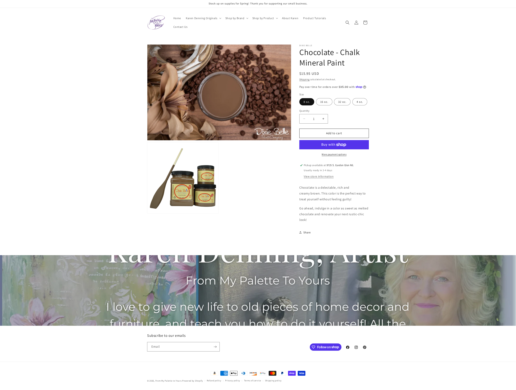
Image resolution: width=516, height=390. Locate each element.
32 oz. (342, 102)
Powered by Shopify (192, 380)
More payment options (334, 154)
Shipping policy (273, 380)
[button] (203, 18)
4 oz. (360, 102)
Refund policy (214, 380)
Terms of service (252, 380)
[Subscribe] (215, 347)
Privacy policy (232, 380)
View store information (319, 176)
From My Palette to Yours (168, 380)
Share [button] (307, 232)
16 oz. (324, 102)
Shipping (304, 79)
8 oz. (307, 102)
